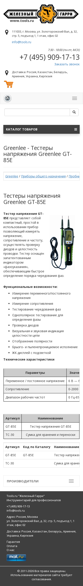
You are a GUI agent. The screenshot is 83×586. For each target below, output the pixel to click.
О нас (10, 550)
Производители (23, 481)
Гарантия (13, 542)
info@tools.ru (21, 42)
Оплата (12, 546)
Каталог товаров (21, 129)
